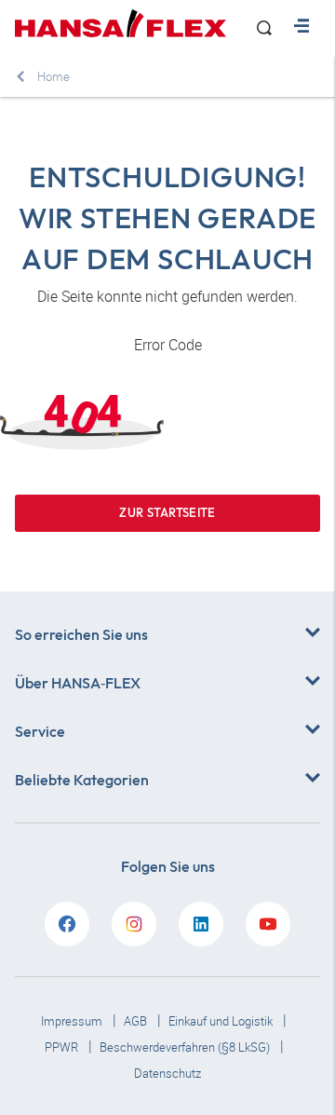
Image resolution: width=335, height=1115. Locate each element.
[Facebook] (67, 924)
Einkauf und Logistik (221, 1021)
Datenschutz (167, 1073)
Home (53, 76)
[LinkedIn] (201, 924)
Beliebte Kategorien (82, 779)
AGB (137, 1021)
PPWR (63, 1047)
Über (78, 682)
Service (40, 731)
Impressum (73, 1021)
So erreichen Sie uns (81, 634)
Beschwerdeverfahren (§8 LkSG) (186, 1047)
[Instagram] (134, 924)
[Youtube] (268, 924)
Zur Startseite (167, 512)
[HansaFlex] (120, 23)
